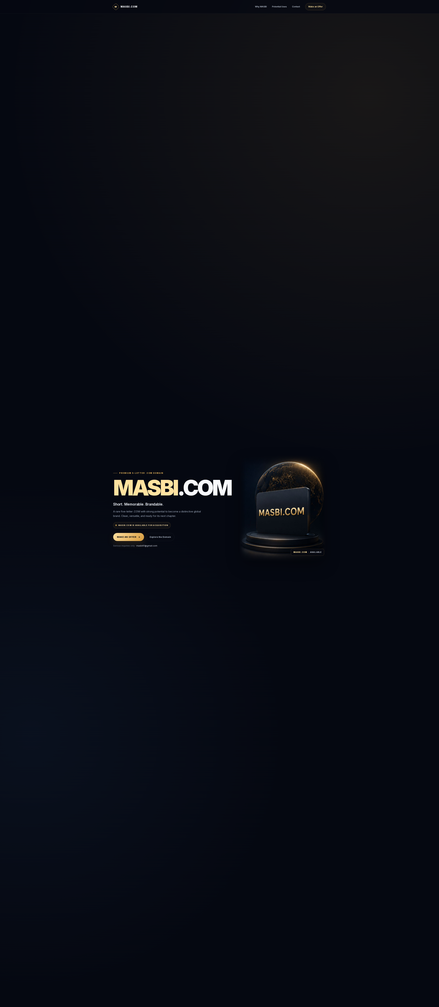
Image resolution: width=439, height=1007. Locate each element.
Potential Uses (279, 6)
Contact (296, 6)
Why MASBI (261, 6)
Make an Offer (315, 6)
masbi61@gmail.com (146, 545)
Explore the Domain (160, 537)
